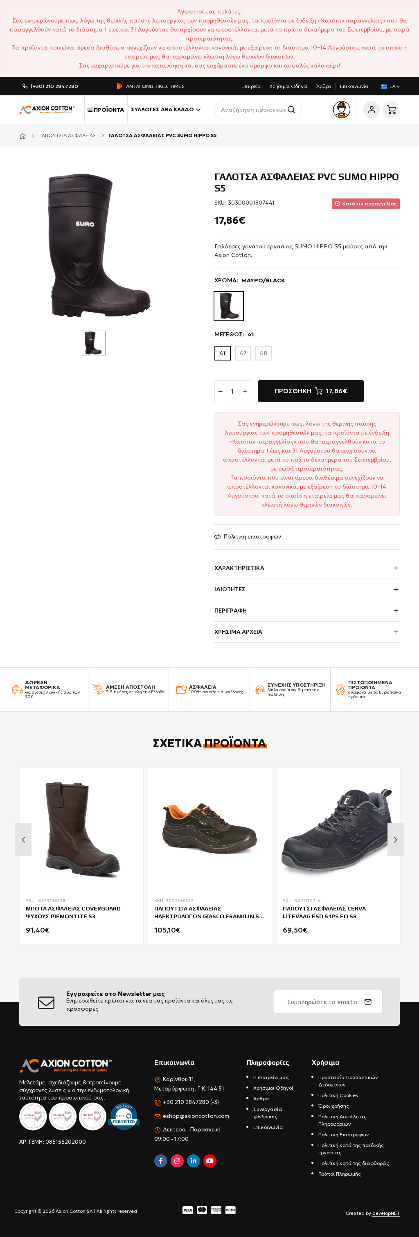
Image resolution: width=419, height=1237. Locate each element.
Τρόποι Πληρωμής (339, 1174)
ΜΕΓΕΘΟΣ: (234, 334)
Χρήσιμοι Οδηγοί (288, 86)
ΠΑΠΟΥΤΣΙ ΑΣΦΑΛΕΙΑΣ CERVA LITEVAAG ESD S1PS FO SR (324, 912)
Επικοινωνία (354, 86)
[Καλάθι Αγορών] (391, 109)
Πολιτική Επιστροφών (343, 1134)
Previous (23, 839)
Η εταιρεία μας (271, 1077)
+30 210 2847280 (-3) (191, 1102)
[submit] (368, 1002)
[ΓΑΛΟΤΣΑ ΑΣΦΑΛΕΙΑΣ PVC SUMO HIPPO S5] (95, 246)
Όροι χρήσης (333, 1106)
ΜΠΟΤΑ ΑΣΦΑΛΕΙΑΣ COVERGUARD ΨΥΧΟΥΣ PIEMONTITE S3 (73, 912)
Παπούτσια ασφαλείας (67, 135)
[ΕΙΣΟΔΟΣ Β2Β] (341, 109)
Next (395, 839)
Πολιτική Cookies (338, 1095)
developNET (386, 1213)
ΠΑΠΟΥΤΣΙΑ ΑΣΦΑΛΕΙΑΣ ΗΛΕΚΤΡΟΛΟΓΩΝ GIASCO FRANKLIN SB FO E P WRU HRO (208, 913)
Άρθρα (323, 86)
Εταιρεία (251, 86)
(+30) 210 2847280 (54, 86)
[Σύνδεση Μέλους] (371, 109)
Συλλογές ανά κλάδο (162, 109)
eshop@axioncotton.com (196, 1116)
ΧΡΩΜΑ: (249, 280)
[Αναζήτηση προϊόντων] (293, 110)
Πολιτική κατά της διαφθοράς (353, 1163)
